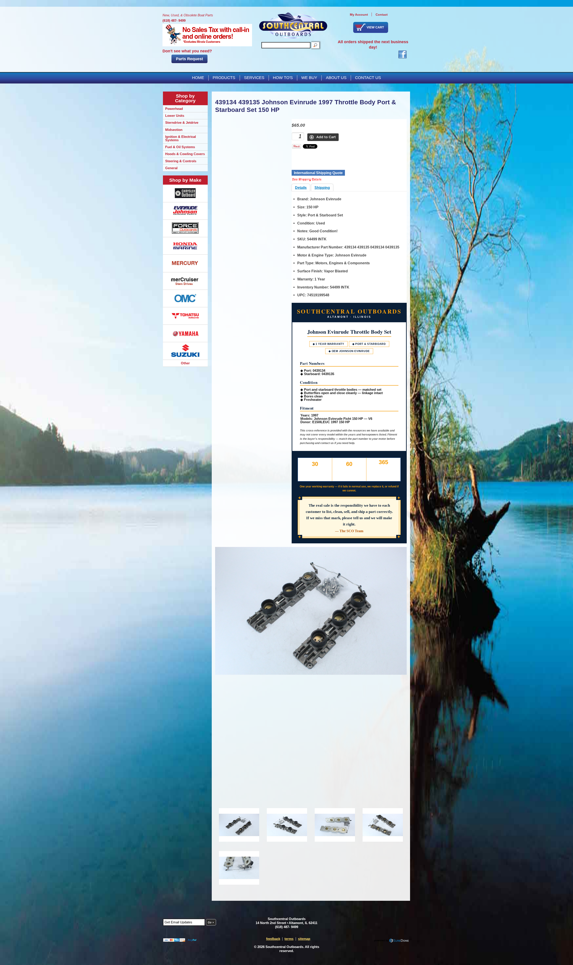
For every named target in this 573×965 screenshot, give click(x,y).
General (171, 168)
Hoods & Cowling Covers (185, 154)
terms (288, 939)
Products (224, 77)
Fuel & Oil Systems (180, 147)
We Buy (309, 77)
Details (301, 188)
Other (185, 363)
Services (254, 77)
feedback (273, 939)
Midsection (173, 130)
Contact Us (368, 77)
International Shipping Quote (318, 173)
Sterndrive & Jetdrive (181, 122)
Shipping (322, 188)
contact (382, 14)
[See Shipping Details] (307, 179)
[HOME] (293, 25)
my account (359, 14)
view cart (375, 27)
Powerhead (174, 109)
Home (198, 77)
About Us (336, 77)
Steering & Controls (180, 161)
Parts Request (189, 59)
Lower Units (174, 115)
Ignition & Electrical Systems (180, 138)
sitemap (304, 939)
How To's (283, 77)
